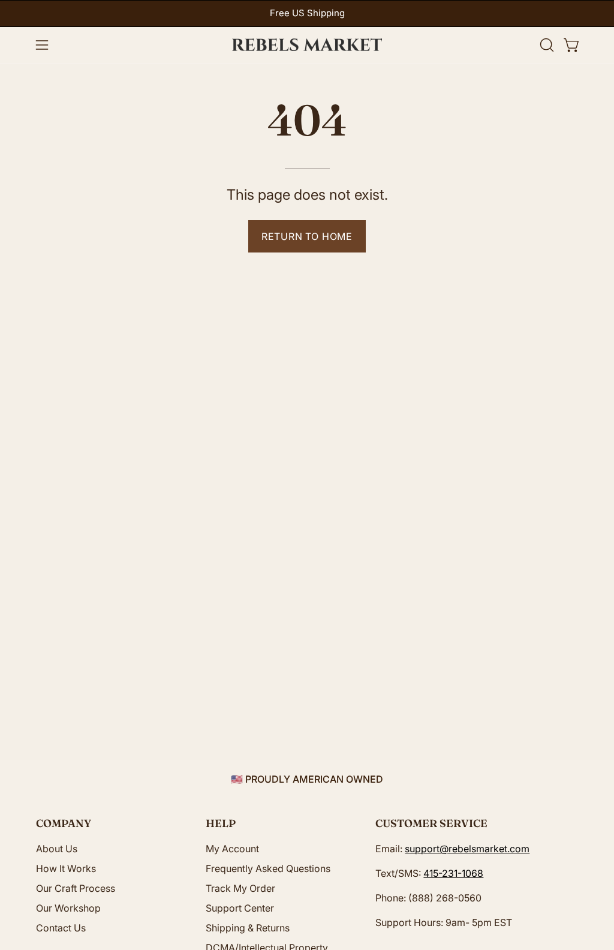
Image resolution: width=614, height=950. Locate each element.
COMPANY (63, 823)
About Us (56, 849)
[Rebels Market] (307, 45)
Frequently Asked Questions (268, 868)
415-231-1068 (453, 873)
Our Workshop (68, 908)
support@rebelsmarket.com (467, 849)
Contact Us (61, 928)
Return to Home (307, 236)
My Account (232, 849)
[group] (307, 13)
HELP (221, 823)
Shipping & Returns (248, 928)
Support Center (240, 908)
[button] (545, 45)
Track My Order (240, 888)
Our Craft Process (75, 888)
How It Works (66, 868)
